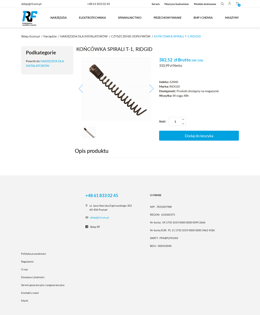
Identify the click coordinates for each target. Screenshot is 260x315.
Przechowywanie (168, 17)
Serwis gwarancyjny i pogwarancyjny (43, 285)
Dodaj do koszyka (199, 135)
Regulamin (27, 261)
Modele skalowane (205, 4)
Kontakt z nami (30, 292)
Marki (24, 300)
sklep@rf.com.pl (99, 217)
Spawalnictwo (129, 17)
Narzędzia (58, 17)
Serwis (156, 4)
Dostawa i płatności (33, 277)
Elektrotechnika (92, 17)
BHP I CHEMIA (203, 17)
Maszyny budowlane (176, 4)
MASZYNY (232, 17)
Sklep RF (95, 226)
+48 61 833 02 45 (98, 4)
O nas (24, 269)
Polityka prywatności (33, 253)
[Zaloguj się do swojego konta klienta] (229, 4)
